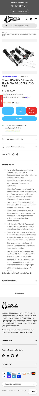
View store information (12, 131)
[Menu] (35, 19)
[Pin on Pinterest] (17, 154)
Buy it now (19, 119)
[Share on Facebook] (13, 154)
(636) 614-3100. (25, 332)
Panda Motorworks (12, 391)
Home (3, 32)
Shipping (5, 94)
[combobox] (19, 25)
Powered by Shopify (23, 391)
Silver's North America (9, 77)
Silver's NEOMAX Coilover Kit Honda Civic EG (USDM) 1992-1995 (19, 35)
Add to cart (20, 111)
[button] (31, 19)
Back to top (19, 294)
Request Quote (31, 111)
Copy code (23, 11)
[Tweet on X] (9, 154)
